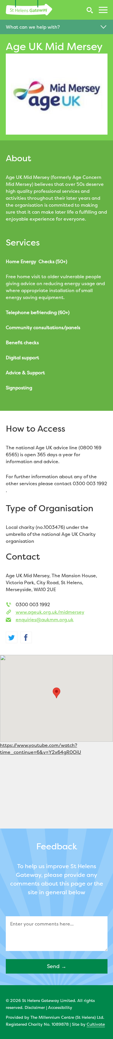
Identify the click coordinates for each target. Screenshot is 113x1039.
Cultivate (96, 1024)
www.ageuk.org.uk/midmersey (50, 612)
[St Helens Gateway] (29, 7)
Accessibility (60, 1007)
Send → (56, 966)
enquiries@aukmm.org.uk (45, 619)
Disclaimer (35, 1007)
